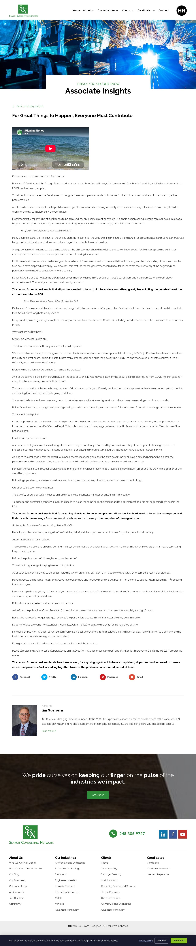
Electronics (60, 874)
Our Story (14, 874)
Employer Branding (111, 874)
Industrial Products (64, 886)
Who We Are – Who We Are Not (25, 868)
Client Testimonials (110, 898)
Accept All (178, 940)
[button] (92, 10)
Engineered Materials (66, 880)
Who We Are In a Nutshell (22, 862)
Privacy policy (146, 940)
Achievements (16, 892)
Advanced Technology (67, 909)
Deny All (161, 940)
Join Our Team (16, 898)
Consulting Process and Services (118, 886)
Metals (58, 898)
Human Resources (110, 892)
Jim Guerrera (52, 710)
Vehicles (59, 903)
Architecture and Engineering (70, 862)
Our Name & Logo (18, 886)
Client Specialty (109, 868)
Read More (48, 730)
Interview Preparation (158, 874)
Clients (104, 862)
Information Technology (67, 892)
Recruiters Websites (117, 926)
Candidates (153, 862)
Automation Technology (67, 868)
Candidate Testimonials (159, 868)
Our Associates (17, 880)
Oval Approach (109, 880)
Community (15, 903)
